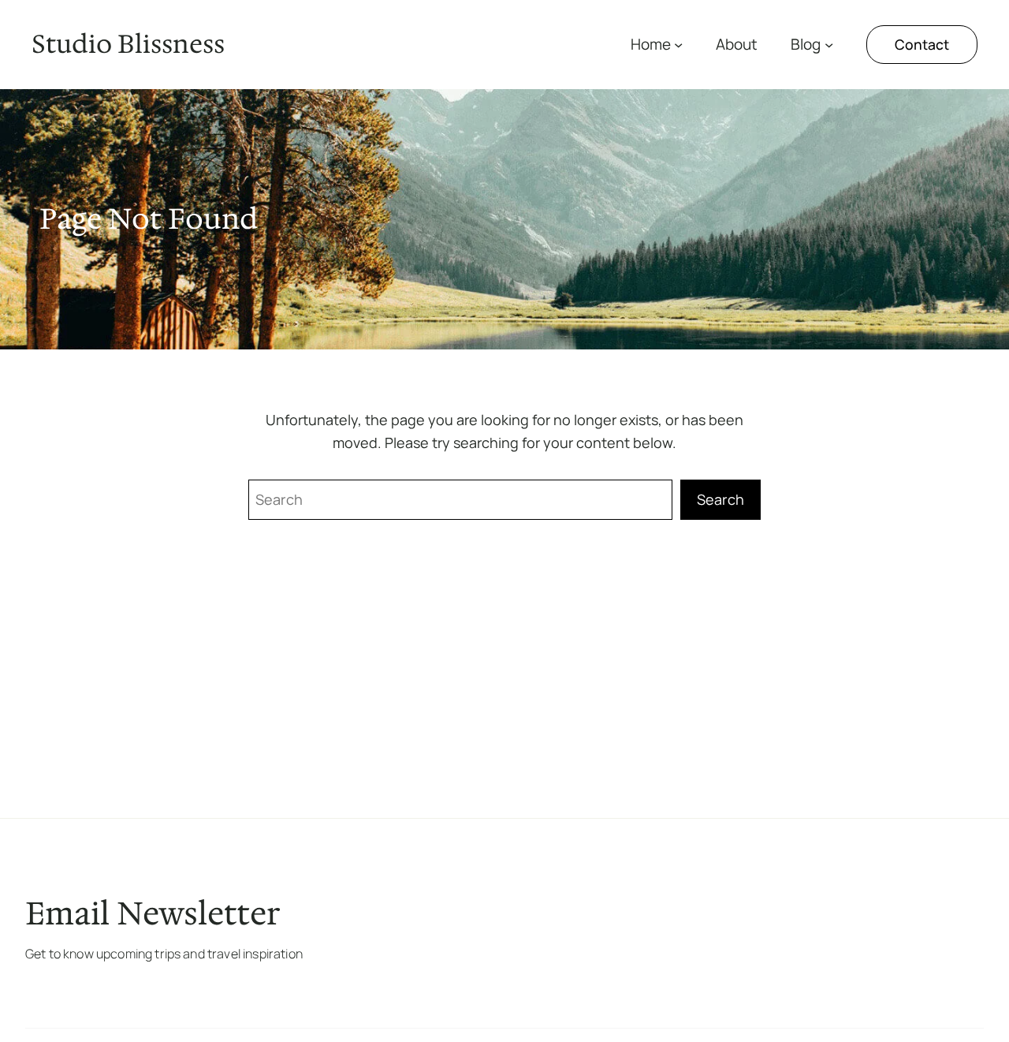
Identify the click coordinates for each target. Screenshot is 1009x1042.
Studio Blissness (128, 44)
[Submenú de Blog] (829, 44)
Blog (806, 44)
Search (720, 499)
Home (651, 44)
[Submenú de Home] (678, 44)
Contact (922, 44)
